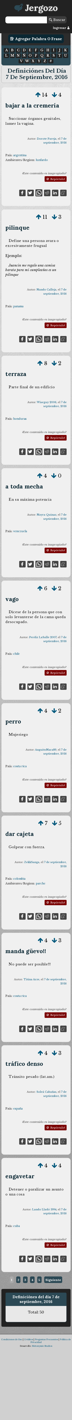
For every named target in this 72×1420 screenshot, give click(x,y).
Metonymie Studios (42, 1346)
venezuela (20, 531)
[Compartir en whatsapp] (38, 192)
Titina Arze (31, 979)
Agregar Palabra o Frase (38, 38)
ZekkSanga (31, 862)
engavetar (19, 1176)
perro (13, 721)
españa (18, 1108)
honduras (20, 419)
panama (18, 306)
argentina (19, 155)
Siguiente (53, 1280)
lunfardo (42, 160)
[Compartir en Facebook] (22, 192)
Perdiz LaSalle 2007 (42, 637)
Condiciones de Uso (11, 1339)
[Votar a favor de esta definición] (38, 95)
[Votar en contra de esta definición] (54, 95)
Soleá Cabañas (46, 1091)
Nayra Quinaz (46, 514)
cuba (16, 1226)
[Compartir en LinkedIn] (55, 192)
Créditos (28, 1339)
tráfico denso (24, 1063)
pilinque (17, 227)
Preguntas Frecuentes (46, 1339)
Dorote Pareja (46, 138)
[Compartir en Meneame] (63, 192)
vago (12, 599)
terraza (15, 374)
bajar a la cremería (32, 105)
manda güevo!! (25, 951)
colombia (19, 878)
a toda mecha (24, 486)
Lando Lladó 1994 (44, 1209)
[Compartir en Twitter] (30, 192)
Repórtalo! (57, 179)
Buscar (58, 20)
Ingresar (60, 28)
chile (16, 654)
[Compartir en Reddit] (47, 192)
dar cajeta (19, 834)
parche (40, 883)
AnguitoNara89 (45, 749)
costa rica (20, 766)
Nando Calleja (46, 289)
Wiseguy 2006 (46, 402)
